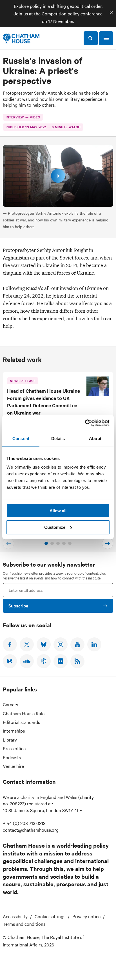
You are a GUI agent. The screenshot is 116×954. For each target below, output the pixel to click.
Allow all (58, 510)
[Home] (21, 38)
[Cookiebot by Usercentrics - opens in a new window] (85, 423)
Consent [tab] (20, 438)
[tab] (46, 543)
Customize (54, 527)
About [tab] (95, 438)
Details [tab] (58, 438)
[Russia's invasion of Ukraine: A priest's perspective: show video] (58, 176)
